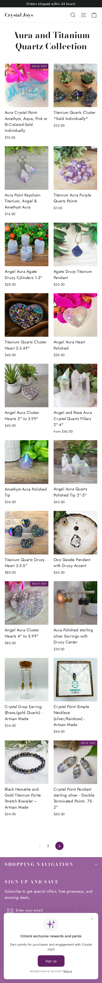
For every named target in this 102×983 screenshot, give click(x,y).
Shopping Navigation (39, 864)
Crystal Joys (19, 14)
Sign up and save (32, 882)
